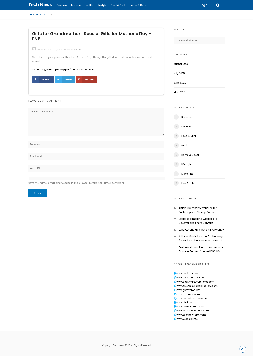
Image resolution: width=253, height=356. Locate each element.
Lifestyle (102, 5)
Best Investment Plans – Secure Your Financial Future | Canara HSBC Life (201, 249)
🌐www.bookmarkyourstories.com (194, 281)
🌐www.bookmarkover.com (190, 277)
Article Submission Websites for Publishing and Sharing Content (198, 210)
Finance (76, 5)
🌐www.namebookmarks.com (191, 298)
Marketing (187, 174)
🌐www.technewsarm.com (190, 314)
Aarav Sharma (44, 49)
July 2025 (179, 73)
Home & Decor (138, 5)
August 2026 (181, 64)
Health (89, 5)
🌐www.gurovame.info (187, 290)
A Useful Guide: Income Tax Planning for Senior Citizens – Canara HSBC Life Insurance (201, 239)
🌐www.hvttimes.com (187, 294)
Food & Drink (118, 5)
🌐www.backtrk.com (186, 273)
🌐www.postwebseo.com (189, 306)
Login (203, 5)
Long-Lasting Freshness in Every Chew (201, 229)
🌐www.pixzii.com (184, 302)
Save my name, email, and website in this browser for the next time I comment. (76, 183)
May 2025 (179, 92)
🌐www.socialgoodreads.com (191, 310)
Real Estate (188, 183)
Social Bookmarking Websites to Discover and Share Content (198, 221)
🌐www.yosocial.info (186, 319)
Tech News (40, 5)
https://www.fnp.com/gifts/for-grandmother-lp (66, 69)
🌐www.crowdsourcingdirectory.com (196, 286)
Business (62, 5)
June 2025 (180, 83)
